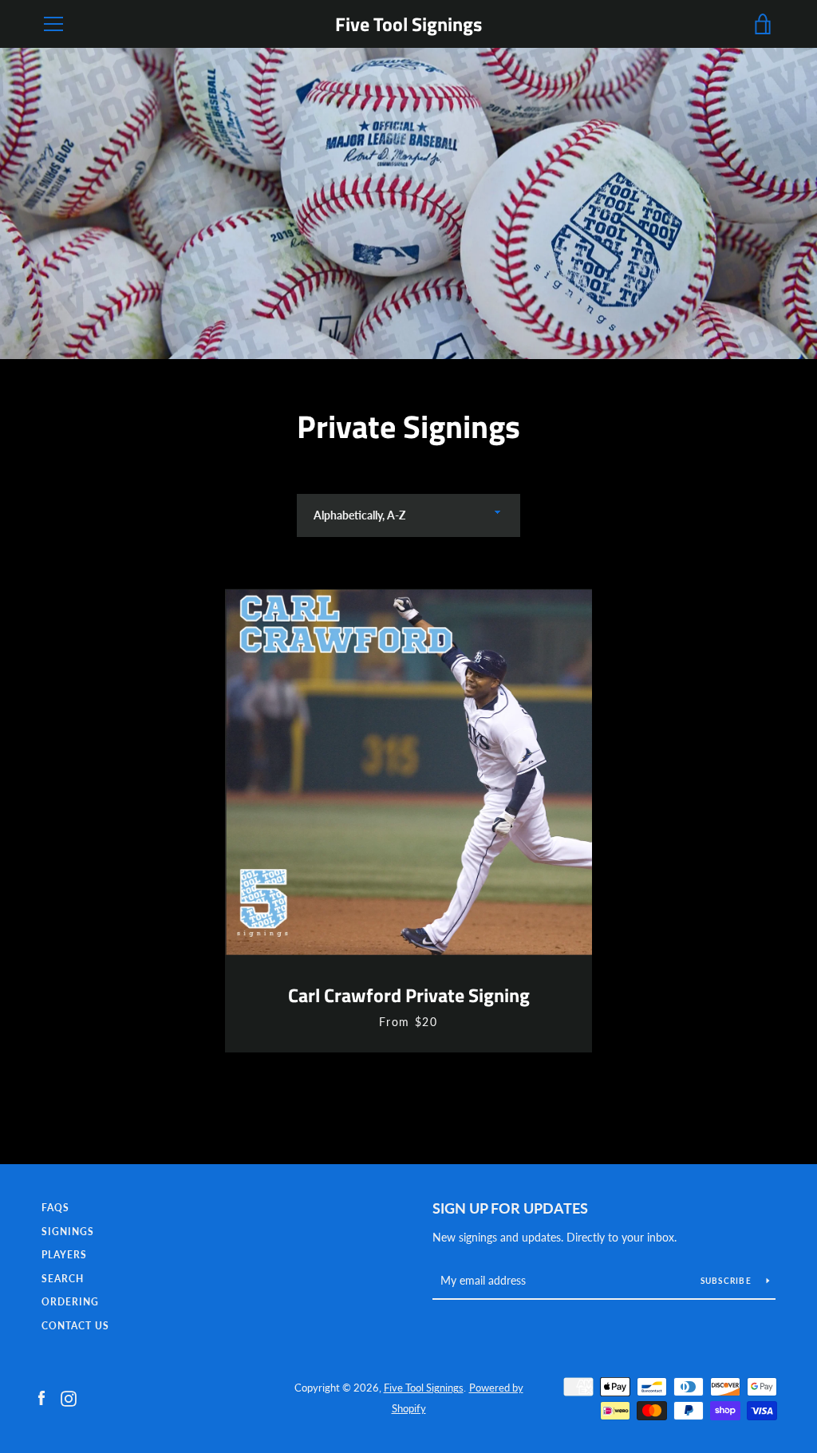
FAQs (55, 1208)
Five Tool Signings (408, 24)
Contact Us (75, 1326)
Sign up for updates (510, 1208)
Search (62, 1279)
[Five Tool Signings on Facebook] (41, 1396)
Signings (67, 1232)
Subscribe (728, 1280)
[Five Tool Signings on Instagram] (69, 1396)
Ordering (70, 1302)
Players (64, 1255)
